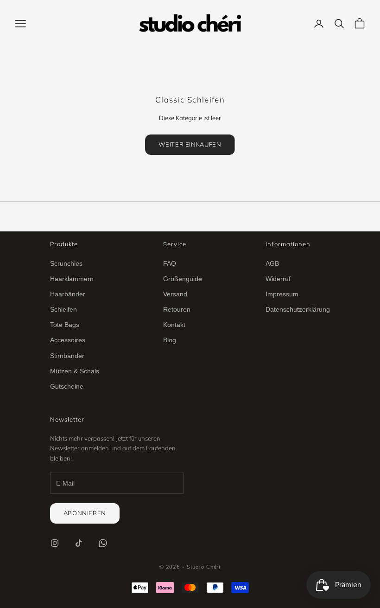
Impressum (282, 294)
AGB (272, 263)
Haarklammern (72, 278)
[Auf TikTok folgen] (78, 543)
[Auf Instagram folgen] (54, 543)
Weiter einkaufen (189, 144)
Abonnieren (85, 513)
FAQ (169, 263)
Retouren (176, 309)
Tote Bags (64, 324)
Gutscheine (66, 386)
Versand (175, 294)
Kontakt (174, 324)
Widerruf (278, 278)
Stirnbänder (67, 355)
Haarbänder (67, 294)
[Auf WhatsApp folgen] (103, 543)
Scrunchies (66, 263)
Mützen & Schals (74, 371)
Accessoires (67, 340)
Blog (169, 340)
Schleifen (63, 309)
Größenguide (182, 278)
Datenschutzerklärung (298, 309)
